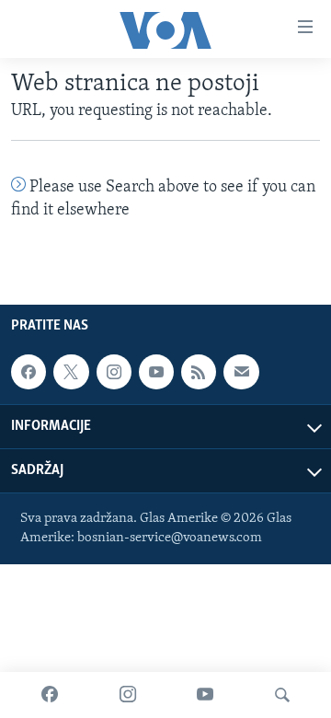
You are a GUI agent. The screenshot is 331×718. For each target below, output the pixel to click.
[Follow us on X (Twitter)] (70, 371)
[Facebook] (49, 695)
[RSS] (198, 371)
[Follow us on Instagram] (114, 371)
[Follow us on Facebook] (28, 371)
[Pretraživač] (282, 695)
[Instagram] (127, 695)
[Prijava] (240, 371)
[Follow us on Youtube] (156, 371)
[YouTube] (205, 695)
